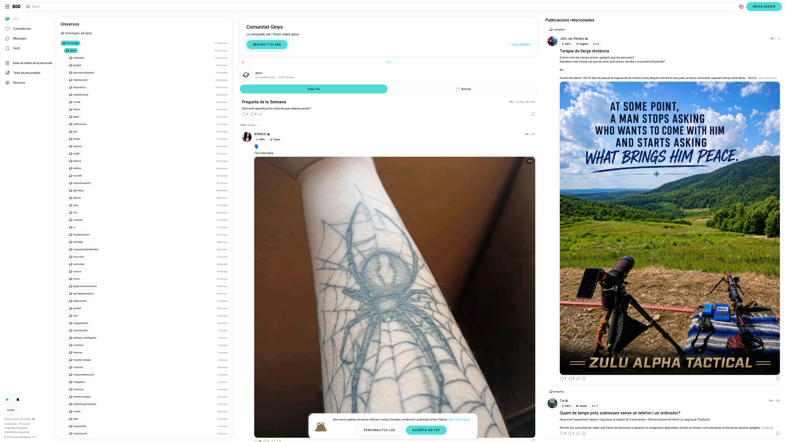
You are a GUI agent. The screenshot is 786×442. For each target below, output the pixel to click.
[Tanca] (9, 9)
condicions (404, 433)
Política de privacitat (424, 433)
